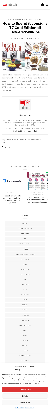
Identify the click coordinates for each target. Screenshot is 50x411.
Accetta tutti (25, 390)
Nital (25, 300)
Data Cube (25, 234)
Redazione (18, 38)
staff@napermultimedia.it (27, 131)
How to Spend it (33, 140)
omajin (25, 310)
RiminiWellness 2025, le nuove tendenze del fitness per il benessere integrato (37, 199)
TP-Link (25, 350)
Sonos (25, 340)
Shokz (25, 335)
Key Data (25, 259)
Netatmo (25, 295)
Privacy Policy (29, 408)
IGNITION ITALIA (25, 244)
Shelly (25, 330)
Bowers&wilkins (15, 140)
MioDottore (25, 274)
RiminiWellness (37, 194)
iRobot (25, 249)
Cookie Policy (19, 408)
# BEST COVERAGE (16, 19)
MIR (25, 279)
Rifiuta (25, 396)
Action (25, 224)
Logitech (25, 269)
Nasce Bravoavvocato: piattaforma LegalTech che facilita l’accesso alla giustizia (12, 199)
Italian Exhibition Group (25, 254)
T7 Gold (5, 143)
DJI (25, 239)
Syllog (25, 345)
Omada (25, 305)
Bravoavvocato (12, 192)
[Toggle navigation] (46, 5)
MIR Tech (25, 284)
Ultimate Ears (25, 356)
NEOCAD (25, 289)
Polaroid (25, 320)
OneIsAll (25, 315)
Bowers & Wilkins (33, 19)
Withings (25, 361)
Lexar (25, 264)
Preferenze (25, 402)
